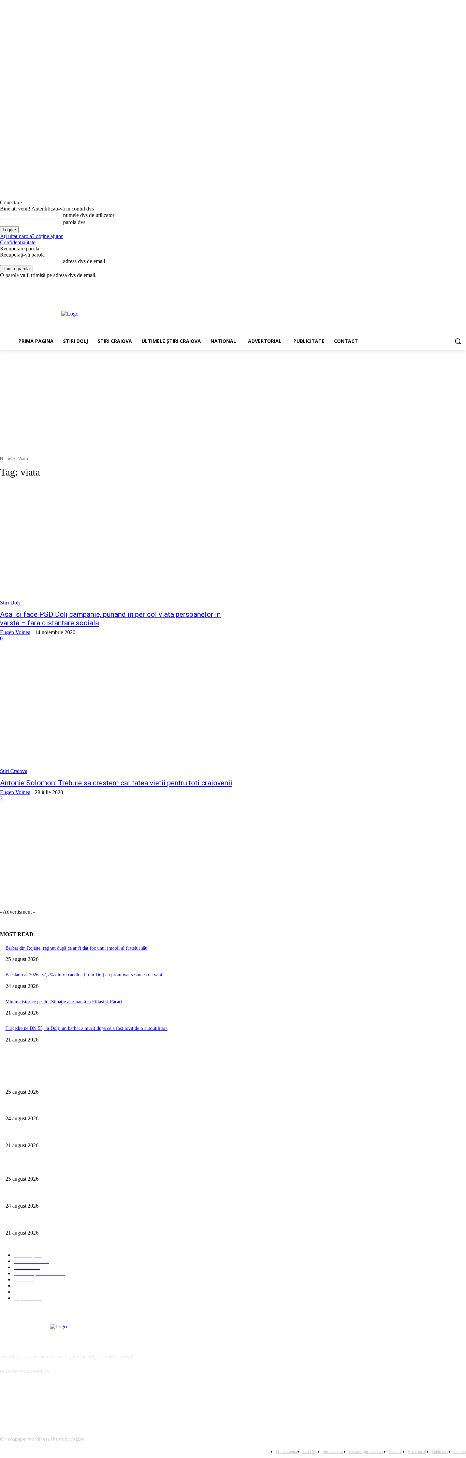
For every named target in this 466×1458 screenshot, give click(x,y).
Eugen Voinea (15, 632)
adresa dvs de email (84, 261)
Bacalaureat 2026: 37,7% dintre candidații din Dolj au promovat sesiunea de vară (83, 974)
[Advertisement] (264, 313)
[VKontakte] (77, 1402)
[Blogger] (7, 1402)
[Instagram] (434, 283)
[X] (443, 283)
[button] (458, 341)
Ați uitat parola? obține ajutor (31, 236)
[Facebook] (424, 283)
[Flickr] (42, 1402)
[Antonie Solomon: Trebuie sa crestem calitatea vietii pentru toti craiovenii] (120, 714)
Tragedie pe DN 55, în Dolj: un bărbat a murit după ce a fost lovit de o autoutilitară (86, 1028)
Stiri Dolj (10, 603)
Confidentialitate (17, 242)
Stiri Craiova (13, 771)
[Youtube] (462, 283)
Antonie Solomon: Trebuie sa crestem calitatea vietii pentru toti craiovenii (116, 783)
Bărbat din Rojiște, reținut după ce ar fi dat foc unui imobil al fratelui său (76, 948)
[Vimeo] (452, 283)
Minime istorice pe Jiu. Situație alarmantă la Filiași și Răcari (63, 1001)
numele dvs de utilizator (88, 215)
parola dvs (74, 222)
